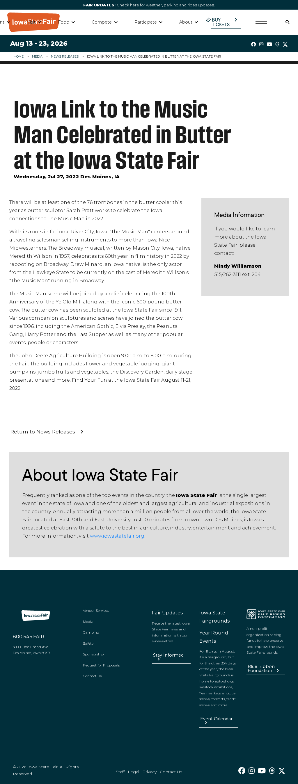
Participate (145, 22)
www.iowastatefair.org (117, 536)
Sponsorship (93, 654)
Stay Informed (168, 655)
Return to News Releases (42, 432)
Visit (31, 22)
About (185, 22)
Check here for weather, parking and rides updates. (149, 5)
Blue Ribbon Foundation (261, 668)
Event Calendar (216, 718)
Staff (120, 771)
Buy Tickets (221, 22)
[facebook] (253, 44)
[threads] (277, 44)
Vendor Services (96, 610)
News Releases (65, 56)
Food (63, 22)
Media (37, 56)
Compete (102, 22)
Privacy (149, 771)
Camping (91, 632)
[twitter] (285, 44)
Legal (133, 771)
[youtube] (269, 44)
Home (19, 56)
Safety (88, 643)
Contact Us (92, 676)
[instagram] (261, 44)
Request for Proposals (101, 665)
